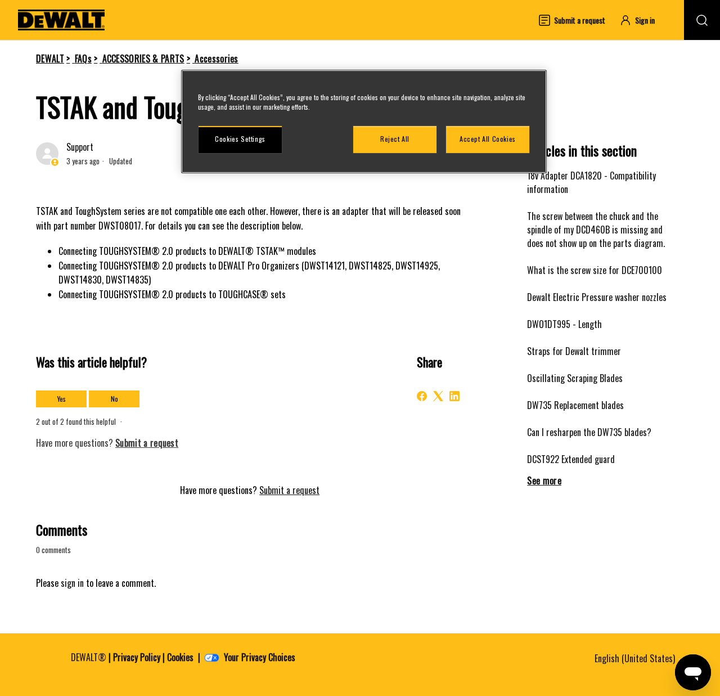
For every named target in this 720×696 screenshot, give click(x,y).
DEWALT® (88, 657)
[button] (642, 20)
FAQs (83, 58)
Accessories (216, 58)
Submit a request (289, 490)
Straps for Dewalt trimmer (574, 351)
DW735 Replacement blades (575, 405)
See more (544, 480)
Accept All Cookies (488, 138)
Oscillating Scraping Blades (575, 378)
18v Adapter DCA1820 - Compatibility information (591, 182)
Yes (61, 398)
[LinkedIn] (454, 396)
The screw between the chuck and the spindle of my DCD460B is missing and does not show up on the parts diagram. (596, 229)
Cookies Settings (240, 138)
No (114, 398)
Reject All (395, 138)
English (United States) (636, 658)
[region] (364, 121)
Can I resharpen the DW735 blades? (589, 432)
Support (79, 147)
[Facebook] (422, 396)
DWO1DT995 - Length (564, 324)
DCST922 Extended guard (571, 459)
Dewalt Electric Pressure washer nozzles (597, 297)
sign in (72, 583)
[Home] (61, 20)
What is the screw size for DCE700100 (594, 270)
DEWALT (50, 58)
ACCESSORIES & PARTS (143, 58)
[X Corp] (438, 396)
